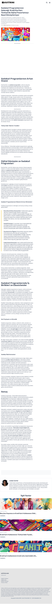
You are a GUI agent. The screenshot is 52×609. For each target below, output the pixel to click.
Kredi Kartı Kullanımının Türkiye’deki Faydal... (16, 535)
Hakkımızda (3, 580)
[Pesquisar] (47, 3)
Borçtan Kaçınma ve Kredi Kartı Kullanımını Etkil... (18, 513)
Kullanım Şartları (4, 581)
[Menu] (50, 3)
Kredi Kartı (3, 515)
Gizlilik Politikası (4, 578)
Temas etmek (4, 582)
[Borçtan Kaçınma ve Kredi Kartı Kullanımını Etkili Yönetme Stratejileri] (26, 509)
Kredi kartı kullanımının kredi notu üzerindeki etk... (18, 556)
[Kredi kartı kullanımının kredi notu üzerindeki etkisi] (26, 551)
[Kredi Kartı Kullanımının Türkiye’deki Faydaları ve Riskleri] (26, 530)
